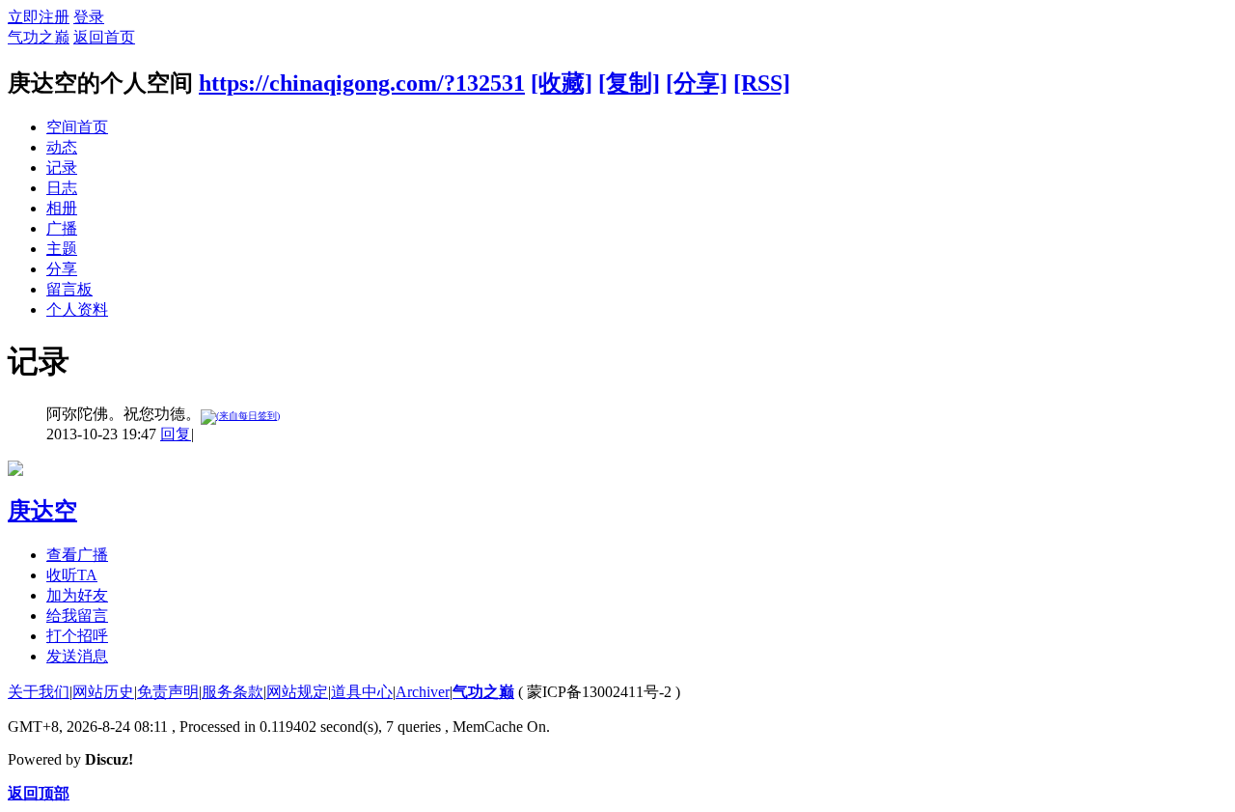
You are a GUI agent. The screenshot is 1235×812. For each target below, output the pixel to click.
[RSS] (761, 83)
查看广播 (77, 554)
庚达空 (42, 510)
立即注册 (38, 17)
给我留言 (77, 615)
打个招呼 (77, 636)
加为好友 (77, 595)
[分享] (696, 83)
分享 (61, 269)
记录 (61, 167)
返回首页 (104, 37)
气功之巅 (38, 37)
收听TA (71, 575)
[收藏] (561, 83)
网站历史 (103, 692)
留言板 (69, 289)
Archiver (423, 692)
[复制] (629, 83)
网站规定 (297, 692)
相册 (61, 208)
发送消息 (77, 656)
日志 (61, 188)
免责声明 (168, 692)
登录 (88, 17)
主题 (61, 248)
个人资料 (77, 309)
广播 (61, 228)
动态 (61, 147)
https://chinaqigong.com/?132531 (362, 83)
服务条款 (232, 692)
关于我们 (38, 692)
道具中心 (362, 692)
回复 (175, 434)
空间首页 (77, 127)
